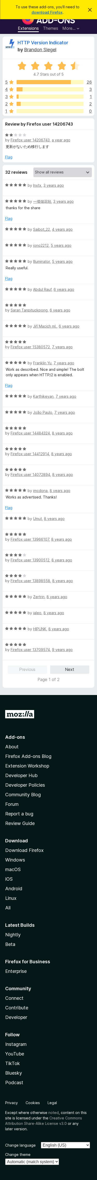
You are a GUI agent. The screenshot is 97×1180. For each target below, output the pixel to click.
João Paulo (42, 412)
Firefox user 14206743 (30, 140)
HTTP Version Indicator (43, 42)
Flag (8, 157)
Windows (15, 860)
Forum (12, 804)
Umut (37, 518)
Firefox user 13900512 (30, 560)
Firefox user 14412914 (30, 454)
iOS (9, 879)
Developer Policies (25, 785)
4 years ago (62, 229)
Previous (27, 669)
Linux (11, 898)
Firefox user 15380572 (30, 347)
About (12, 746)
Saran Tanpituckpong (29, 310)
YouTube (14, 1053)
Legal (52, 1103)
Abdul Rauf (42, 289)
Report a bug (19, 813)
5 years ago (61, 245)
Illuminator (41, 261)
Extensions (28, 28)
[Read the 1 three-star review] (50, 97)
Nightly (13, 934)
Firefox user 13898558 (30, 580)
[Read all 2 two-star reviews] (50, 104)
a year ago (61, 140)
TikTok (12, 1063)
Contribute (16, 1007)
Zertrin (38, 597)
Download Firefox (24, 850)
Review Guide (20, 823)
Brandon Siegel (40, 49)
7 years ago (62, 347)
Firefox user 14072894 (30, 474)
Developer (16, 1017)
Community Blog (23, 794)
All (8, 907)
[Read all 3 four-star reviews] (50, 89)
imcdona (40, 490)
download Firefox (47, 12)
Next (69, 669)
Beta (10, 944)
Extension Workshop (27, 766)
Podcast (14, 1082)
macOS (13, 869)
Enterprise (16, 971)
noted (53, 1112)
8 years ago (62, 433)
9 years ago (62, 649)
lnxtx (37, 185)
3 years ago (53, 185)
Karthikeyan (43, 396)
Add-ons (15, 737)
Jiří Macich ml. (45, 326)
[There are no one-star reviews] (50, 111)
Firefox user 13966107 (30, 539)
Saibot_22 (41, 229)
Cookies (33, 1103)
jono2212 (41, 245)
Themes (50, 28)
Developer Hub (21, 775)
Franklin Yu (42, 363)
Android (13, 888)
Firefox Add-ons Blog (28, 756)
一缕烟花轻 (42, 201)
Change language (20, 1145)
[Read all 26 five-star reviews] (50, 82)
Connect (14, 998)
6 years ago (64, 289)
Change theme (18, 1154)
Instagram (16, 1044)
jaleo (37, 613)
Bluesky (13, 1073)
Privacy (11, 1103)
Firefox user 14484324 (30, 433)
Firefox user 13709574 (30, 649)
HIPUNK (39, 629)
